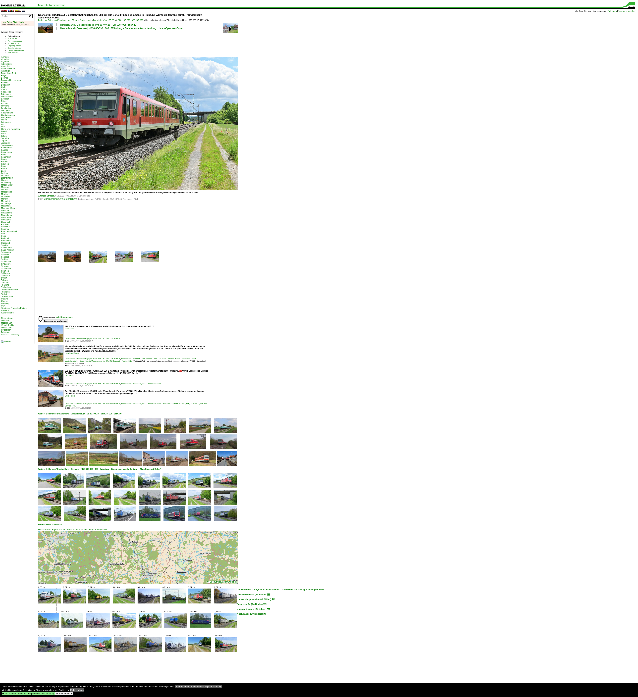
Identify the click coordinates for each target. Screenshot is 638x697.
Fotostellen (6, 330)
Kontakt (49, 5)
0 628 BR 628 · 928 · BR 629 (129, 20)
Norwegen (6, 220)
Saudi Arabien (7, 250)
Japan (4, 141)
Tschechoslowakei (9, 289)
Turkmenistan (7, 296)
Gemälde (5, 320)
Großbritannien (8, 115)
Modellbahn (6, 323)
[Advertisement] (123, 43)
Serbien (4, 259)
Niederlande (6, 215)
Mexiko (4, 194)
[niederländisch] (23, 11)
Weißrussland (7, 313)
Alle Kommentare (64, 317)
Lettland (4, 173)
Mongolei (5, 201)
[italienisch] (12, 11)
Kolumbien (6, 157)
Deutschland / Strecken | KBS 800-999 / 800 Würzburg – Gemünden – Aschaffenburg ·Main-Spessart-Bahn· (121, 28)
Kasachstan (6, 152)
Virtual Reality (7, 325)
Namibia (5, 210)
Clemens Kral (71, 375)
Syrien (4, 278)
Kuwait (4, 168)
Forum (41, 5)
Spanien (5, 271)
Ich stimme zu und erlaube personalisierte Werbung (28, 693)
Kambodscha (7, 148)
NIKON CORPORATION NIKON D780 (60, 199)
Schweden (6, 252)
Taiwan (4, 280)
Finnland (5, 106)
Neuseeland (6, 213)
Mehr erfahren (77, 690)
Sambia (4, 245)
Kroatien (5, 164)
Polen (3, 236)
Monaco (4, 199)
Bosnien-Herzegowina (11, 80)
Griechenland (7, 113)
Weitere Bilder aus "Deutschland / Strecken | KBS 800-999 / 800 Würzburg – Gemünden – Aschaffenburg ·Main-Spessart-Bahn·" (99, 469)
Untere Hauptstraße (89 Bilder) (254, 599)
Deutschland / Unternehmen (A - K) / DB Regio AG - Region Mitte (106, 361)
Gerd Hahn (70, 396)
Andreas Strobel (46, 196)
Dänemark (6, 94)
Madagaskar (6, 185)
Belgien (4, 75)
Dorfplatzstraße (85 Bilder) (251, 594)
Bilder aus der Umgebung (50, 524)
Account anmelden (626, 11)
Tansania (5, 282)
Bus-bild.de (12, 39)
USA (3, 306)
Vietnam (5, 310)
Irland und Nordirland (10, 129)
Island (4, 131)
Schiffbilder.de (13, 43)
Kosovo (4, 161)
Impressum (59, 5)
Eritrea (4, 101)
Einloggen (612, 11)
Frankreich (6, 108)
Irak (2, 124)
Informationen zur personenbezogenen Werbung (198, 686)
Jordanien (5, 143)
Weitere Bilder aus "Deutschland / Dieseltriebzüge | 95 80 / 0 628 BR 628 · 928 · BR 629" (80, 414)
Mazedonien (6, 192)
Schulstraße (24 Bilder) (250, 604)
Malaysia (5, 187)
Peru (3, 234)
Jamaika (5, 138)
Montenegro (6, 203)
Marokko (5, 189)
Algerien (5, 61)
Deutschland (85, 20)
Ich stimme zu (64, 693)
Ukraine (4, 299)
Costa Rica (6, 92)
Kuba (3, 166)
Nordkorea (6, 217)
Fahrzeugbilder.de (15, 41)
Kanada (4, 150)
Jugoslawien (7, 145)
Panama (5, 229)
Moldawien (6, 196)
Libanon (5, 175)
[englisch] (2, 11)
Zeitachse (5, 332)
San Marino (6, 248)
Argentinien (6, 64)
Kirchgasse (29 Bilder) (249, 613)
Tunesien (5, 292)
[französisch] (9, 11)
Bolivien (4, 78)
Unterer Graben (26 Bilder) (251, 609)
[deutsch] (5, 11)
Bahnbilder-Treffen (9, 73)
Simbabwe (6, 261)
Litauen (4, 180)
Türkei (4, 294)
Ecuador (5, 99)
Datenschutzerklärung (10, 335)
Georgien (5, 110)
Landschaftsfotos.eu (16, 50)
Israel (3, 134)
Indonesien (6, 122)
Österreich (5, 222)
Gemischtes (6, 327)
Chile (3, 87)
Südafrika (5, 275)
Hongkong (6, 117)
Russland (5, 243)
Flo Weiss (69, 329)
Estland (4, 103)
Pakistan (5, 224)
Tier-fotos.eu (13, 53)
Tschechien (6, 287)
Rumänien (6, 241)
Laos (3, 171)
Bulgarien (5, 85)
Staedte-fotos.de (14, 48)
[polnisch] (19, 11)
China (4, 89)
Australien (5, 71)
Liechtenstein (7, 178)
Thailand (5, 285)
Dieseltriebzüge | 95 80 (103, 20)
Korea (4, 159)
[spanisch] (16, 11)
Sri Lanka (5, 273)
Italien (4, 136)
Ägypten (5, 57)
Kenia (3, 154)
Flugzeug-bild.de (14, 46)
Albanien (5, 59)
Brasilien (5, 82)
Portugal (5, 238)
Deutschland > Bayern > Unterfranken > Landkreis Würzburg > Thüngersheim (73, 529)
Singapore (6, 264)
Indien (4, 120)
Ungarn (4, 301)
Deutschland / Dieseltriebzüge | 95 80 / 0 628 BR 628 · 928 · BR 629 (98, 24)
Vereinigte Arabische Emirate (14, 308)
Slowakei (5, 266)
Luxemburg (6, 182)
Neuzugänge (7, 318)
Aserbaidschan (8, 68)
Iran (3, 127)
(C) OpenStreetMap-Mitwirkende (222, 582)
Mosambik (5, 206)
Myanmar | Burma (9, 208)
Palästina (5, 227)
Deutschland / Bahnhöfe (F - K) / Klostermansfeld (141, 384)
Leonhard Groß (72, 353)
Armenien (5, 66)
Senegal (5, 257)
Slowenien (6, 268)
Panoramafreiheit (9, 231)
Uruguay (5, 303)
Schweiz (5, 254)
